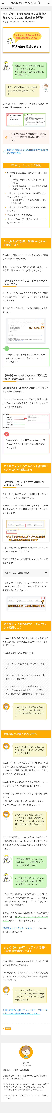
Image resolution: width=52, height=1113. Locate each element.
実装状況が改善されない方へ (20, 215)
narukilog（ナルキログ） (26, 3)
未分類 (8, 1028)
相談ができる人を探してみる (18, 928)
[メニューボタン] (3, 3)
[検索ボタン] (49, 3)
